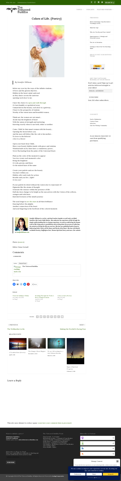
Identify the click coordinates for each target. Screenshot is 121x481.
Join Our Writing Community (98, 125)
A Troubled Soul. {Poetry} (17, 352)
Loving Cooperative (58, 476)
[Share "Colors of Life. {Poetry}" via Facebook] (37, 316)
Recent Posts (22, 263)
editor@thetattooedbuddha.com (28, 440)
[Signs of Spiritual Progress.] (75, 351)
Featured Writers (104, 10)
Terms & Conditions (12, 438)
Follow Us (93, 105)
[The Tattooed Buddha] (17, 274)
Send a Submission (95, 119)
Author (15, 263)
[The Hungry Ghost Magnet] (37, 343)
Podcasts (90, 10)
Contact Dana (94, 121)
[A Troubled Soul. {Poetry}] (18, 344)
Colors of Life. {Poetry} (64, 296)
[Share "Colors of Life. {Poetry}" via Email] (62, 316)
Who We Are (10, 3)
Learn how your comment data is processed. (55, 423)
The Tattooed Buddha (30, 266)
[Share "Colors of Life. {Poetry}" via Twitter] (41, 316)
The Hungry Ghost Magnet (37, 351)
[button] (117, 461)
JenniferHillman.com (22, 232)
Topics (79, 10)
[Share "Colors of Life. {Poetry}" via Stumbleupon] (58, 316)
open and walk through (37, 103)
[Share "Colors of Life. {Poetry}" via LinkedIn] (55, 316)
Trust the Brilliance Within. (21, 296)
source (21, 242)
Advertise (93, 123)
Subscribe (93, 97)
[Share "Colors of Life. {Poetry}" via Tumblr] (48, 316)
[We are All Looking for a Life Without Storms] (56, 343)
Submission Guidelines (26, 3)
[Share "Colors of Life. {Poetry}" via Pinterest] (51, 316)
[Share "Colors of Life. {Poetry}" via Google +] (44, 316)
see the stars (31, 202)
